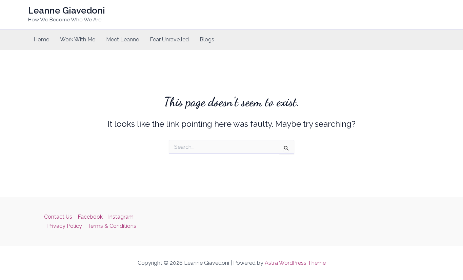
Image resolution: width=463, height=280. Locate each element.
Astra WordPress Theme (295, 263)
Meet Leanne (122, 39)
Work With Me (77, 39)
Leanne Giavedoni (66, 10)
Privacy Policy (64, 226)
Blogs (207, 39)
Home (41, 39)
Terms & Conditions (111, 226)
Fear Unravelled (169, 39)
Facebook (90, 217)
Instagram (121, 217)
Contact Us (58, 217)
